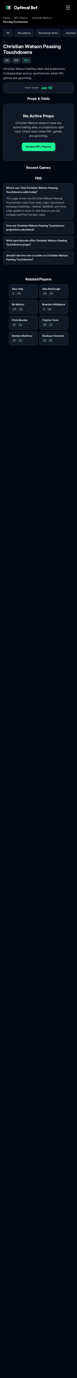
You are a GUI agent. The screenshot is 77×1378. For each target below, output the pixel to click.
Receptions (24, 32)
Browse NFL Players (38, 146)
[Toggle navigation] (68, 7)
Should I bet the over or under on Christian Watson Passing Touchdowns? (37, 257)
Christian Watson (42, 17)
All (8, 32)
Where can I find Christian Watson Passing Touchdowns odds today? (32, 189)
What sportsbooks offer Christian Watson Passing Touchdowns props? (36, 242)
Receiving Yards (48, 32)
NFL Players (21, 17)
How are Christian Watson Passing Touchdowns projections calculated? (35, 227)
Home (6, 17)
